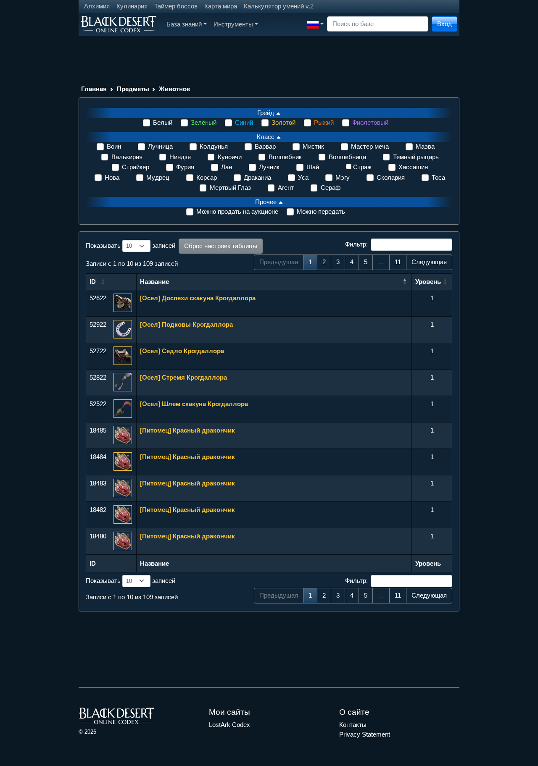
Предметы (133, 88)
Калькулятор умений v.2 (279, 6)
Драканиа (257, 177)
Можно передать (321, 211)
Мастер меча (370, 146)
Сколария (391, 177)
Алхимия (97, 6)
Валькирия (126, 156)
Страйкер (135, 167)
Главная (94, 88)
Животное (174, 88)
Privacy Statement (364, 734)
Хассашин (413, 167)
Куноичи (230, 156)
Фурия (185, 167)
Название (154, 281)
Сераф (330, 187)
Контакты (353, 724)
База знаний (184, 24)
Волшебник (285, 156)
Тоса (438, 177)
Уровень (428, 281)
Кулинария (132, 6)
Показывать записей (130, 245)
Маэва (425, 146)
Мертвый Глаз (230, 187)
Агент (286, 187)
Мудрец (157, 177)
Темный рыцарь (416, 156)
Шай (312, 167)
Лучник (269, 167)
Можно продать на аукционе (237, 211)
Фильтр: (356, 244)
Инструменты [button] (233, 24)
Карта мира (220, 6)
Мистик (313, 146)
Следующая (429, 261)
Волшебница (347, 156)
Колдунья (214, 146)
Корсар (206, 177)
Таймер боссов (176, 6)
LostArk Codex (229, 724)
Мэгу (342, 177)
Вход (444, 23)
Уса (303, 177)
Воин (114, 146)
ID (93, 281)
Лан (226, 167)
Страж (362, 167)
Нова (112, 177)
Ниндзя (180, 156)
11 (398, 261)
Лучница (160, 146)
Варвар (265, 146)
